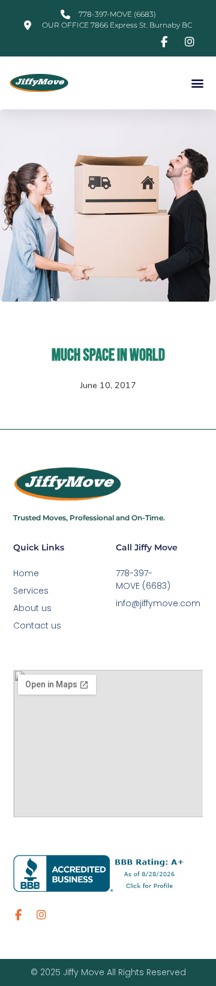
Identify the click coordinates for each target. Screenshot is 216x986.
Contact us (37, 625)
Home (26, 573)
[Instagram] (41, 915)
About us (32, 608)
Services (31, 591)
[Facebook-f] (18, 915)
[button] (197, 83)
